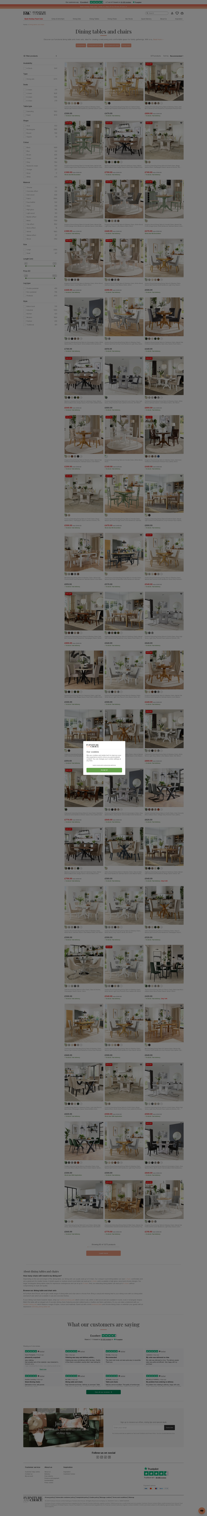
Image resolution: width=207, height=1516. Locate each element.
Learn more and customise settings (104, 765)
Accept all (104, 770)
